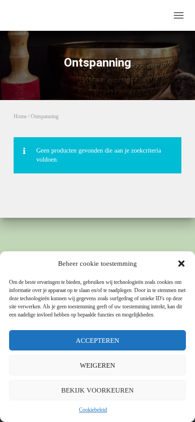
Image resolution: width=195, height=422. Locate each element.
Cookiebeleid (93, 410)
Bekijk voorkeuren (97, 390)
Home (20, 116)
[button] (181, 263)
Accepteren (97, 340)
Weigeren (97, 365)
